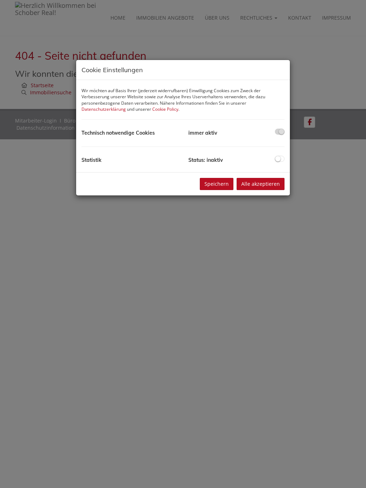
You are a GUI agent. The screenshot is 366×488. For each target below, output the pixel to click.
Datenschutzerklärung (103, 109)
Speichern (216, 183)
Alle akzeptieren (260, 183)
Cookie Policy (165, 109)
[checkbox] (280, 132)
